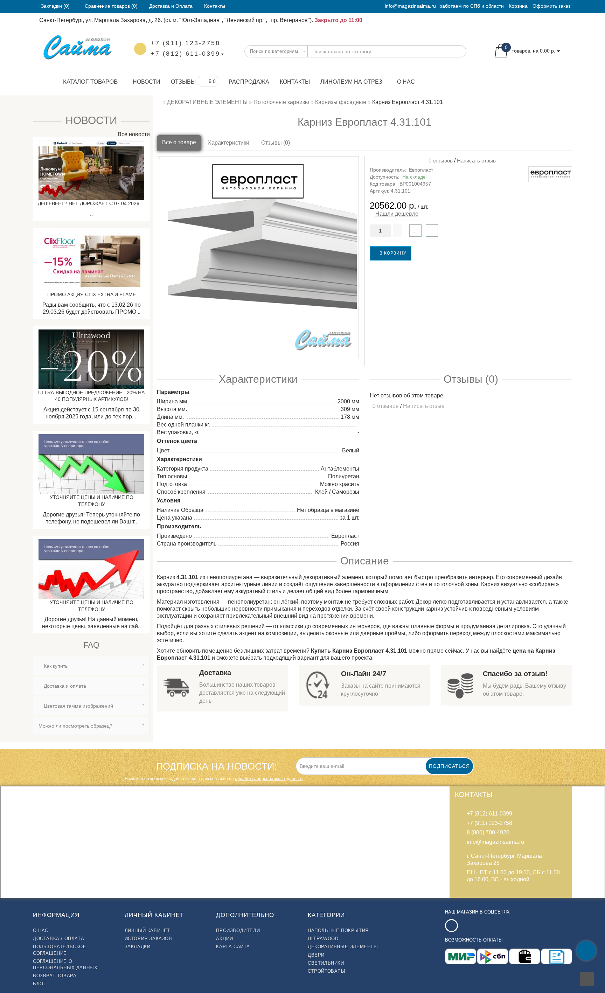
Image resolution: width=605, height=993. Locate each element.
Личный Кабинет (147, 930)
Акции (224, 938)
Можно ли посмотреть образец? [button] (75, 726)
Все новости (133, 134)
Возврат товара (54, 975)
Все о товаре (179, 142)
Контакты (295, 82)
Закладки (138, 946)
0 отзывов (439, 161)
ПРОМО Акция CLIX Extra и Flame (91, 294)
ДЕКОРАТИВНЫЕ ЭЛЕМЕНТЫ (343, 946)
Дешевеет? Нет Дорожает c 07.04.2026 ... (91, 203)
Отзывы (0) (275, 143)
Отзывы (183, 82)
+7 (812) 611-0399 (185, 53)
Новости (146, 82)
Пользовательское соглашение (59, 950)
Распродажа (249, 82)
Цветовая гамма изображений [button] (77, 706)
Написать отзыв (476, 161)
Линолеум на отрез (351, 82)
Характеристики (228, 143)
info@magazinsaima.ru (410, 6)
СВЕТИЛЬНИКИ (326, 963)
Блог (39, 983)
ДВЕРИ (316, 955)
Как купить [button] (55, 666)
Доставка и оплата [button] (64, 686)
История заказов (148, 938)
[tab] (91, 666)
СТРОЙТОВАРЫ (327, 971)
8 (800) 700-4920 (488, 832)
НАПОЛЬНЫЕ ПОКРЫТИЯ (338, 930)
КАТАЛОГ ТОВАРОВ (88, 81)
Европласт (421, 170)
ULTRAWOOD (323, 938)
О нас (406, 82)
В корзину (392, 253)
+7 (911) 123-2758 (185, 43)
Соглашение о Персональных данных (65, 964)
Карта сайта (233, 946)
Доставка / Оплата (58, 938)
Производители (238, 930)
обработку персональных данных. (269, 778)
